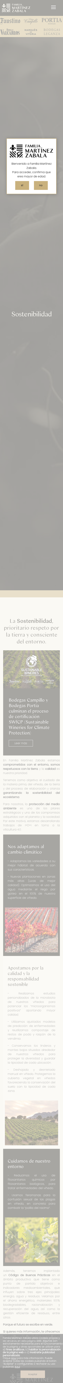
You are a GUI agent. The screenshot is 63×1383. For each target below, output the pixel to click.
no (41, 185)
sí (22, 185)
